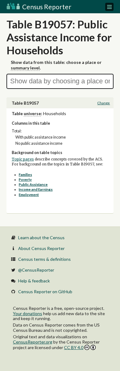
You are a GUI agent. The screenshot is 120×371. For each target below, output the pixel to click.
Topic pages (23, 159)
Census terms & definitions (44, 259)
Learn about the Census (41, 237)
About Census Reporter (41, 248)
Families (25, 175)
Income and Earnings (36, 189)
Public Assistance (33, 184)
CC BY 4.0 (73, 347)
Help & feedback (34, 280)
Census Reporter (46, 6)
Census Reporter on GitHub (45, 291)
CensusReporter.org (32, 341)
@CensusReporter (36, 270)
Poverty (25, 179)
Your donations (27, 313)
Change (103, 103)
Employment (29, 195)
